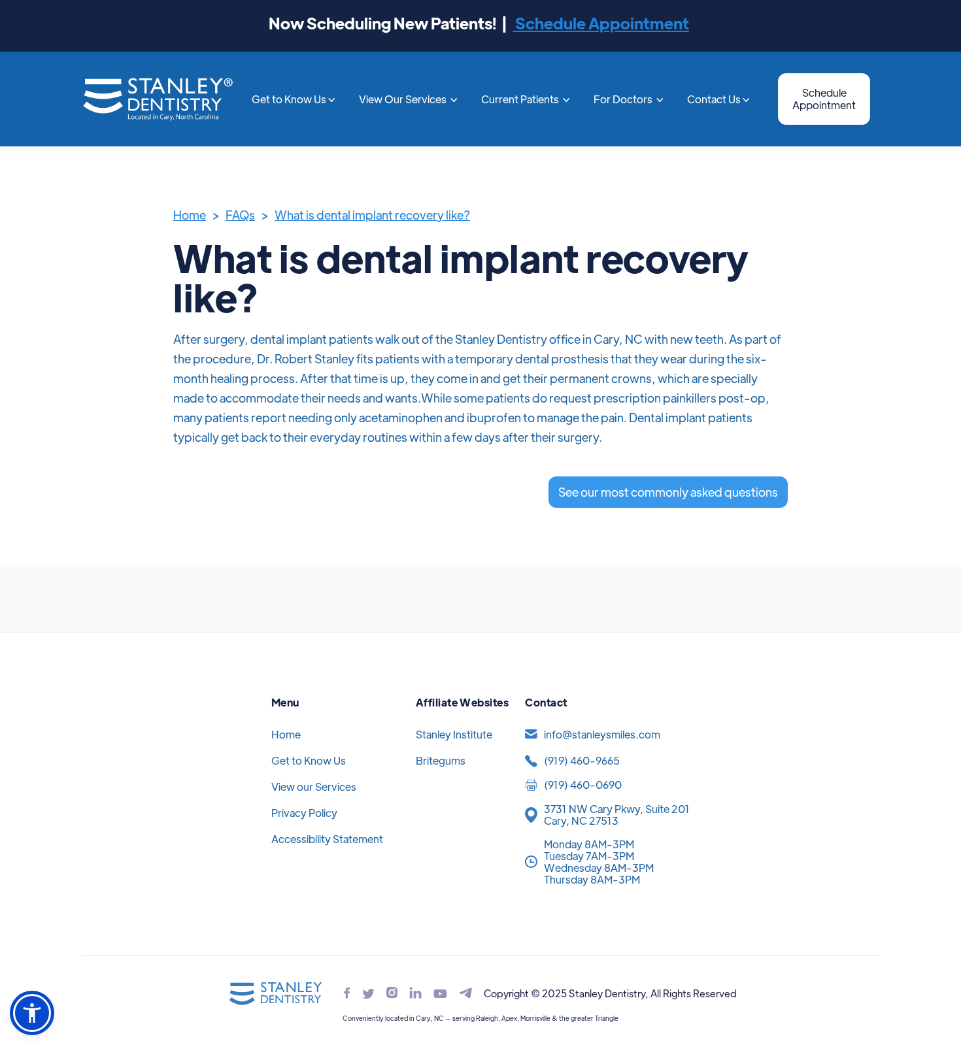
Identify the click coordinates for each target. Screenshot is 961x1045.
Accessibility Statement (327, 839)
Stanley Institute (454, 734)
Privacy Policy (304, 813)
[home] (157, 99)
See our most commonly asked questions (668, 491)
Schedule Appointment (601, 22)
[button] (293, 99)
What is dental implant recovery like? (372, 214)
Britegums (440, 760)
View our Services (313, 786)
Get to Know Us (308, 760)
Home (189, 214)
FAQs (240, 214)
